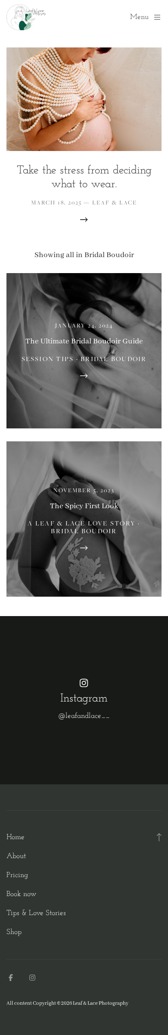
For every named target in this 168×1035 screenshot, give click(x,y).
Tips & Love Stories (36, 913)
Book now (21, 894)
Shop (14, 932)
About (16, 856)
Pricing (17, 875)
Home (15, 837)
